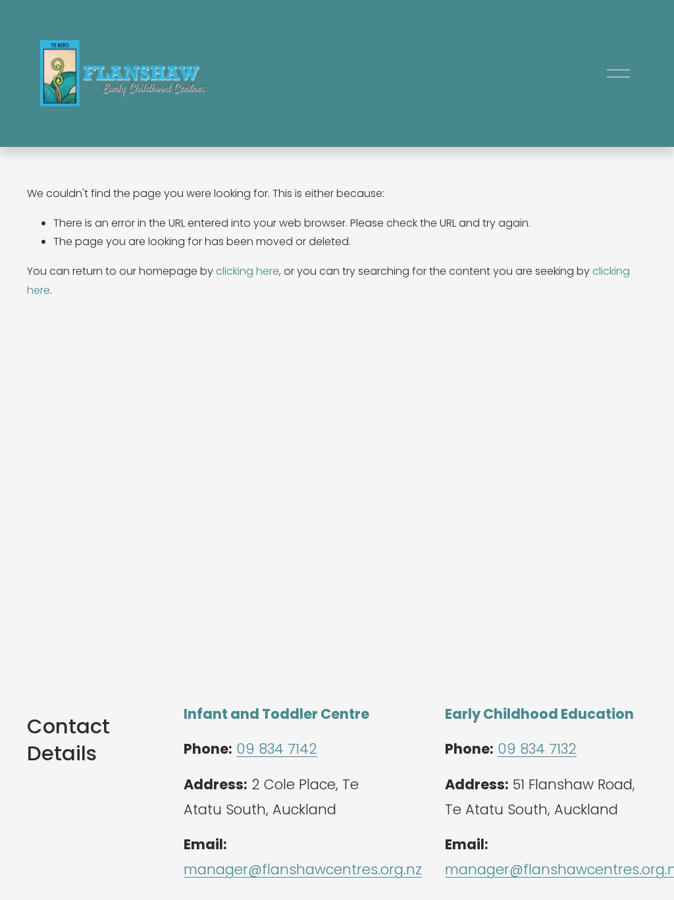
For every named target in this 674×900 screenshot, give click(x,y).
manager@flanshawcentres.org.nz (303, 869)
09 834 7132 (537, 748)
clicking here (247, 271)
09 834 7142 (276, 748)
